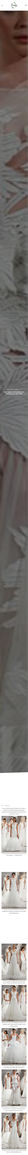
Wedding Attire (9, 389)
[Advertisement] (14, 789)
